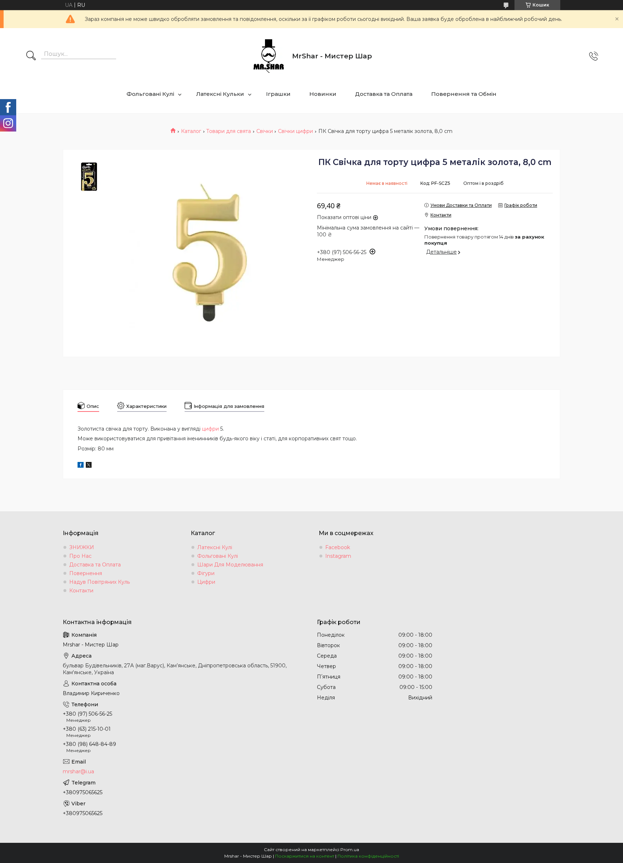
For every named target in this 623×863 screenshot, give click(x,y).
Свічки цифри (295, 131)
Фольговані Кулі (150, 93)
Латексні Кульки (220, 93)
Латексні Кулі (214, 547)
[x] (89, 466)
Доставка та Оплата (383, 93)
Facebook (337, 547)
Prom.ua (349, 849)
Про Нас (80, 556)
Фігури (206, 573)
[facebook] (81, 466)
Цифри (206, 582)
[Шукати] (31, 56)
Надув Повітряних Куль (99, 582)
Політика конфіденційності (368, 856)
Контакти (81, 590)
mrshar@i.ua (78, 771)
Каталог (191, 131)
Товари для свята (228, 131)
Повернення (85, 573)
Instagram (338, 556)
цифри (210, 429)
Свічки (264, 131)
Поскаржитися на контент (304, 856)
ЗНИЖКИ (81, 547)
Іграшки (278, 93)
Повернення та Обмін (463, 93)
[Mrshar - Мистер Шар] (269, 56)
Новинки (322, 93)
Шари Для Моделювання (230, 564)
